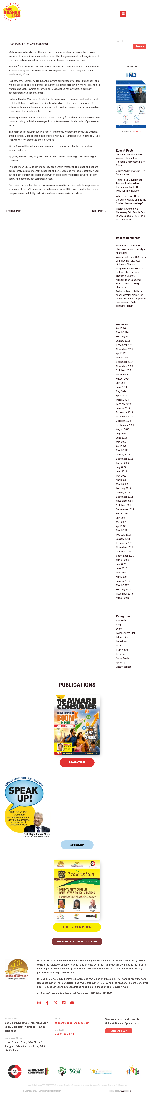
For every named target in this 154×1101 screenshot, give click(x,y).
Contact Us (136, 132)
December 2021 (124, 496)
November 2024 (124, 366)
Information (122, 637)
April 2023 (121, 446)
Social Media (122, 658)
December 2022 (124, 458)
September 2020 (125, 555)
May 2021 (121, 522)
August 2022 (122, 463)
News (119, 645)
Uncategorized (123, 666)
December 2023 (124, 412)
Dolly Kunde (122, 268)
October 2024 (123, 370)
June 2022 (121, 471)
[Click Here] (123, 14)
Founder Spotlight (125, 633)
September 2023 (125, 425)
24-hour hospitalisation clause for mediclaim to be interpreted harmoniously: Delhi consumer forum (131, 298)
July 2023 (121, 433)
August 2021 (122, 513)
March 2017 (122, 585)
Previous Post (12, 210)
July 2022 (121, 467)
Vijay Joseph (122, 245)
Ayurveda (121, 620)
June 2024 (121, 387)
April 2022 (121, 479)
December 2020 (124, 543)
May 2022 (121, 475)
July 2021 (121, 517)
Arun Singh (121, 280)
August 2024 (122, 378)
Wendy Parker (123, 257)
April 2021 (121, 526)
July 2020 (121, 564)
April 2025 (121, 353)
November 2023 (124, 416)
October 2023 (123, 420)
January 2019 (123, 581)
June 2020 (121, 568)
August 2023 (122, 429)
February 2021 (123, 534)
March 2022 (122, 484)
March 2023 (122, 450)
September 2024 (125, 374)
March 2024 (122, 399)
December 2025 (124, 345)
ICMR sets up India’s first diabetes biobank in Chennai (131, 261)
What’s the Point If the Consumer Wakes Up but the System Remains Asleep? (131, 200)
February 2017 (123, 589)
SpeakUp (15, 43)
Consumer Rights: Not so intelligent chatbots (129, 284)
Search (119, 41)
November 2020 (124, 547)
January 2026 (123, 340)
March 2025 (122, 357)
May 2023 (121, 442)
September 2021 (125, 509)
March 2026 (122, 332)
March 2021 (122, 530)
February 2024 (123, 404)
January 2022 (123, 492)
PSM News (122, 649)
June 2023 (121, 437)
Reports (120, 654)
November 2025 (124, 349)
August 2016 (122, 597)
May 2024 (121, 391)
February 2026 (123, 336)
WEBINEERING (125, 1091)
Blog (118, 624)
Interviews (121, 641)
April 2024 (121, 395)
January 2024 (123, 408)
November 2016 (124, 593)
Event (119, 628)
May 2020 (121, 572)
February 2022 (123, 488)
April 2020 (121, 576)
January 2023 (123, 454)
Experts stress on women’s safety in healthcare (130, 249)
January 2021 (123, 538)
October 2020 (123, 551)
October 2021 (123, 505)
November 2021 (124, 501)
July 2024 (121, 383)
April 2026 (121, 328)
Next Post (99, 210)
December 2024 (124, 361)
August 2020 (122, 560)
